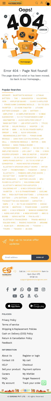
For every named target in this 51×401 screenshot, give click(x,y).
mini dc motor (29, 154)
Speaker (6, 95)
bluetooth (8, 173)
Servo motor (18, 216)
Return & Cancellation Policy (17, 338)
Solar (43, 157)
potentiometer (11, 148)
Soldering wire (32, 182)
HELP (4, 365)
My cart (27, 360)
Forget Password (31, 378)
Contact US (8, 360)
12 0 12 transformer (25, 191)
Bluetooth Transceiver (15, 220)
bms (14, 129)
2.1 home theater (23, 108)
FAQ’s (4, 378)
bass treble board (23, 145)
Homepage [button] (25, 62)
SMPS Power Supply (12, 160)
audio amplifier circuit (29, 120)
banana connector (38, 210)
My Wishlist (29, 374)
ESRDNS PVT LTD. (18, 396)
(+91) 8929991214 (34, 271)
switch (25, 148)
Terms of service (10, 324)
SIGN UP (40, 257)
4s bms (29, 229)
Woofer (33, 126)
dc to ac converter (26, 204)
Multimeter (9, 120)
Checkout (28, 365)
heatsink (16, 207)
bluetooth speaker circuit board (20, 167)
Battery (34, 111)
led (24, 111)
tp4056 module (38, 220)
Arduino (43, 223)
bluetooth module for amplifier (20, 185)
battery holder (28, 179)
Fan (37, 151)
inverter (7, 191)
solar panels (19, 126)
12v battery (9, 176)
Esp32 (43, 170)
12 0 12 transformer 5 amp (30, 117)
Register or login (31, 355)
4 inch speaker (30, 213)
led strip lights (29, 123)
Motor (34, 142)
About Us (7, 355)
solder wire (9, 223)
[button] (36, 2)
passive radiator (27, 223)
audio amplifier (11, 213)
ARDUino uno (23, 226)
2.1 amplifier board (25, 114)
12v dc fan (38, 148)
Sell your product (11, 369)
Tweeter (32, 170)
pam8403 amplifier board (30, 173)
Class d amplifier (39, 101)
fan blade (34, 216)
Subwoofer (27, 98)
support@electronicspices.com (33, 279)
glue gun (8, 226)
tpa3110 (6, 229)
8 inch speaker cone (31, 188)
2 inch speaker (17, 210)
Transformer (17, 170)
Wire (15, 132)
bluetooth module (22, 95)
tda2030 (37, 226)
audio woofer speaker (27, 163)
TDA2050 (18, 229)
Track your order (32, 383)
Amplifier (8, 114)
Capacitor (37, 201)
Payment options (32, 369)
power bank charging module (19, 104)
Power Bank (31, 207)
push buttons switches (21, 195)
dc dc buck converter (25, 157)
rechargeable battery (14, 136)
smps (5, 204)
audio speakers (28, 132)
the (16, 98)
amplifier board (18, 101)
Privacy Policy (9, 320)
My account (8, 383)
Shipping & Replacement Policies (19, 329)
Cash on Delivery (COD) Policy (17, 333)
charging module (19, 142)
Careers (6, 374)
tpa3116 (34, 198)
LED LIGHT (27, 151)
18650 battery (10, 123)
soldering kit (10, 188)
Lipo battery (20, 198)
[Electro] (15, 3)
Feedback (7, 342)
